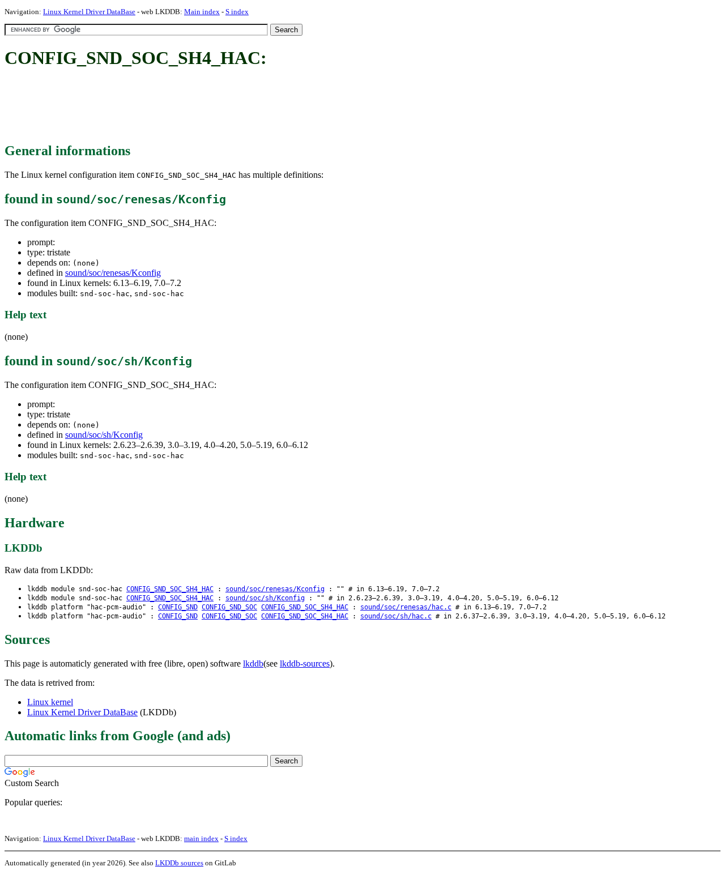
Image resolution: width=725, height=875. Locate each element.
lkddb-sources (305, 663)
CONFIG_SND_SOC (229, 607)
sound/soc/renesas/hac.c (405, 607)
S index (237, 11)
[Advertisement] (211, 106)
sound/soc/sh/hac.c (396, 616)
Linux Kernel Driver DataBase (89, 11)
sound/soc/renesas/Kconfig (113, 273)
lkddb (253, 663)
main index (201, 838)
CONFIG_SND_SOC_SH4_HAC (170, 589)
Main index (202, 11)
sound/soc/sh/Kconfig (104, 434)
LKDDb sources (179, 863)
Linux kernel (50, 702)
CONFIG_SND (178, 607)
